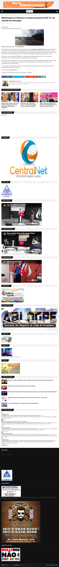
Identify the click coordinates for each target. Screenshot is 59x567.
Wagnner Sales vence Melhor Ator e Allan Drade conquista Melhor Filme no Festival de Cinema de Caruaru (48, 105)
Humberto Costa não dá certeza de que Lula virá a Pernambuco (21, 386)
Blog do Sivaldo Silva (5, 427)
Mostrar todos (5, 445)
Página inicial (3, 15)
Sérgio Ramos (5, 23)
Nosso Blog (52, 565)
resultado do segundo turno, (38, 49)
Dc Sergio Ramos (5, 439)
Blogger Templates (22, 565)
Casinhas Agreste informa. (6, 433)
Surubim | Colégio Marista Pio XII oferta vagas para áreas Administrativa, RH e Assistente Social (21, 422)
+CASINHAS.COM (4, 414)
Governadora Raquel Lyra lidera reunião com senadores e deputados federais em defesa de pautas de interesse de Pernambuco (27, 440)
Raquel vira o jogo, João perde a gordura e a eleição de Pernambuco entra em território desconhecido (28, 105)
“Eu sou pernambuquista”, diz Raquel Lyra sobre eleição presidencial (23, 403)
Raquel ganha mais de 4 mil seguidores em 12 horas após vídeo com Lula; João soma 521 (27, 397)
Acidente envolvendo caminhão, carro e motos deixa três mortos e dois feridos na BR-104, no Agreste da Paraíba (24, 434)
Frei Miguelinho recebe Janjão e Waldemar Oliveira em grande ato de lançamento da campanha (20, 415)
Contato (56, 565)
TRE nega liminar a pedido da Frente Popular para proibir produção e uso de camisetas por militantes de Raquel (32, 391)
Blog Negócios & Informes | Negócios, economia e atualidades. (14, 421)
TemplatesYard (11, 565)
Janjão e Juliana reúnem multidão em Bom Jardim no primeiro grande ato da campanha (19, 428)
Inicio (48, 565)
